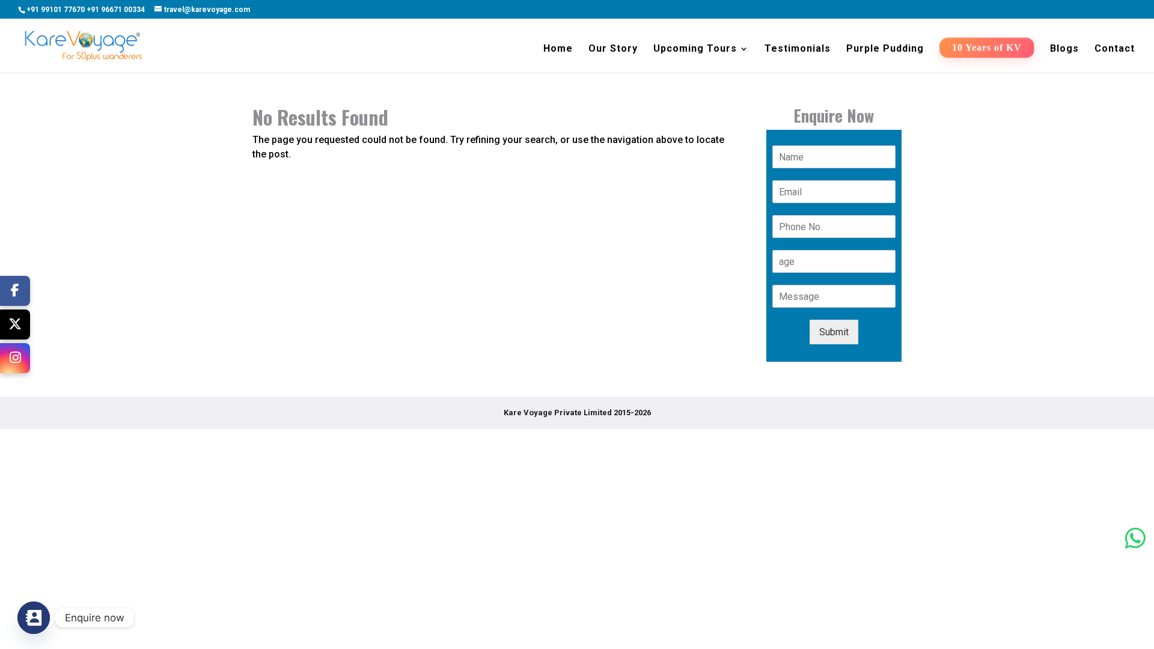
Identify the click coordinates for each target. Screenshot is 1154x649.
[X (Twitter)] (15, 324)
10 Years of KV (987, 48)
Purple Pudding (885, 49)
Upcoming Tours (695, 49)
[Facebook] (15, 291)
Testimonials (798, 49)
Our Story (613, 49)
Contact (1114, 49)
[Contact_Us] (33, 618)
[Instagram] (15, 358)
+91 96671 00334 (116, 9)
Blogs (1064, 49)
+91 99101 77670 (55, 9)
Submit (834, 332)
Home (558, 49)
